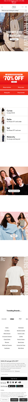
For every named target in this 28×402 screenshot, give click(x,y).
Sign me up (14, 378)
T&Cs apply (17, 371)
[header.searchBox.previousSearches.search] (25, 10)
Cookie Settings (5, 399)
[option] (4, 319)
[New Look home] (14, 7)
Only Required (14, 399)
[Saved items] (22, 7)
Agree (23, 399)
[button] (2, 7)
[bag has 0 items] (26, 7)
